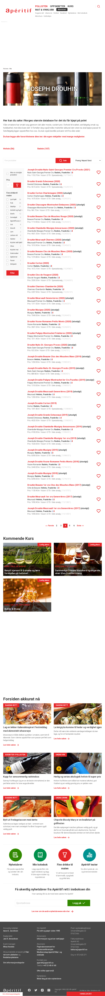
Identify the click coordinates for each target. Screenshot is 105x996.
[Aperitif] (18, 11)
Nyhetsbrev (72, 13)
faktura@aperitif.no (79, 950)
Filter (12, 273)
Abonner (62, 9)
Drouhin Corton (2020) (38, 263)
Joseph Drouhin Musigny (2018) (42, 473)
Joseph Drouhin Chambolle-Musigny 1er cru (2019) (51, 438)
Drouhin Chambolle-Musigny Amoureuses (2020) (50, 228)
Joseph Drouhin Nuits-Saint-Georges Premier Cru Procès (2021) (58, 169)
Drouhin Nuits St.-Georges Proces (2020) (47, 345)
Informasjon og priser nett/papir (50, 939)
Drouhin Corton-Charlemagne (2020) (45, 193)
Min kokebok (82, 13)
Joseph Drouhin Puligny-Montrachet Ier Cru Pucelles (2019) (56, 380)
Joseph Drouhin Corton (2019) (42, 403)
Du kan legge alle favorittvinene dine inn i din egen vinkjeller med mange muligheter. (44, 136)
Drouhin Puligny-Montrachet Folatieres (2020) (49, 333)
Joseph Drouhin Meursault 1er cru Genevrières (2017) (53, 508)
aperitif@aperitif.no (45, 963)
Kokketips (47, 16)
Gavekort (63, 13)
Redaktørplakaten (10, 957)
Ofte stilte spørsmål (45, 971)
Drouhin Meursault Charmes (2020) (44, 240)
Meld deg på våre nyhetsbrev (49, 979)
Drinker (56, 13)
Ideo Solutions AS (93, 991)
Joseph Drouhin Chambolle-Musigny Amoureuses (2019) (54, 426)
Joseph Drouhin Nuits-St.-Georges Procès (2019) (51, 368)
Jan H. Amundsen (10, 939)
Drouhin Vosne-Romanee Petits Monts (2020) (49, 321)
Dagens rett (39, 13)
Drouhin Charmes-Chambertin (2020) (45, 286)
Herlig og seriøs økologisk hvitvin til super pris (77, 776)
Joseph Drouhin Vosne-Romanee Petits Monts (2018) (53, 461)
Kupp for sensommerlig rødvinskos (21, 776)
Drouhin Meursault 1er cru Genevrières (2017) (49, 496)
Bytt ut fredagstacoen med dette (20, 819)
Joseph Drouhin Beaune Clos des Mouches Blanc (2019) (54, 356)
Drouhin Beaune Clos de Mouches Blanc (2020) (49, 251)
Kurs (71, 6)
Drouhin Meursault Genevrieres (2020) (46, 298)
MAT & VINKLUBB (44, 9)
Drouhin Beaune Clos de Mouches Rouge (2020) (50, 216)
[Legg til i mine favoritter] (99, 172)
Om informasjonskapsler (13, 963)
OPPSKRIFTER (57, 6)
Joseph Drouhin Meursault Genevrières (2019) (49, 391)
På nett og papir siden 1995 (48, 931)
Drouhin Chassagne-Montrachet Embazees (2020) (51, 205)
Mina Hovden (8, 947)
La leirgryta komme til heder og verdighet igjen (78, 727)
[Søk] (98, 6)
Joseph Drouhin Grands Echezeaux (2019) (47, 415)
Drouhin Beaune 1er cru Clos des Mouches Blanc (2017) (54, 485)
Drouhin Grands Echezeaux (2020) (43, 181)
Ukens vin (48, 13)
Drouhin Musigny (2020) (38, 310)
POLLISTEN (41, 6)
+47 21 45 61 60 (49, 965)
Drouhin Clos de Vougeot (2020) (42, 275)
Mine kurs (38, 16)
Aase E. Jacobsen (10, 931)
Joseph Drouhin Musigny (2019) (42, 450)
